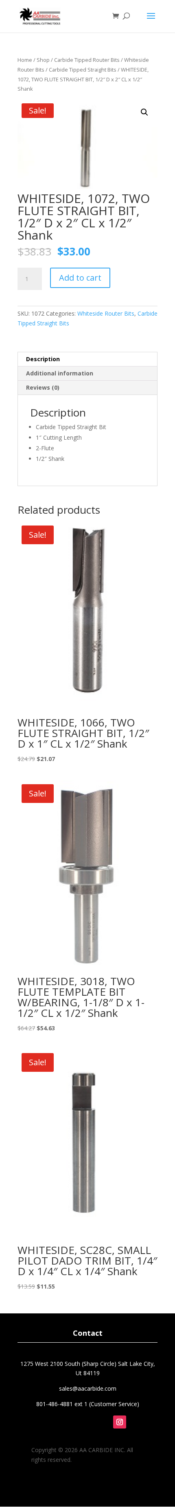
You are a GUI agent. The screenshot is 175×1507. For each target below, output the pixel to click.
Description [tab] (43, 359)
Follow (127, 1435)
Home (25, 59)
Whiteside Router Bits (105, 313)
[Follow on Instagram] (119, 1421)
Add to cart (80, 277)
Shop (43, 59)
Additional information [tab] (59, 373)
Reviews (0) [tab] (42, 387)
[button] (144, 112)
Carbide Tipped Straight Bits (82, 69)
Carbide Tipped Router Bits (87, 59)
